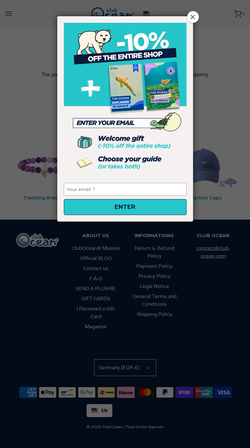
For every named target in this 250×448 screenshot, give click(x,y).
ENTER (125, 206)
